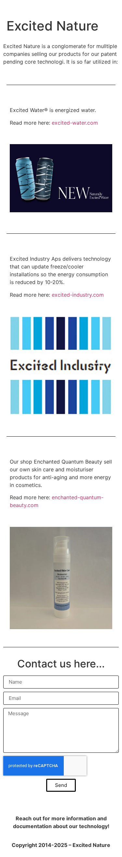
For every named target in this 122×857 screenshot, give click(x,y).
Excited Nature (53, 26)
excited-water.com (75, 122)
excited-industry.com (78, 295)
